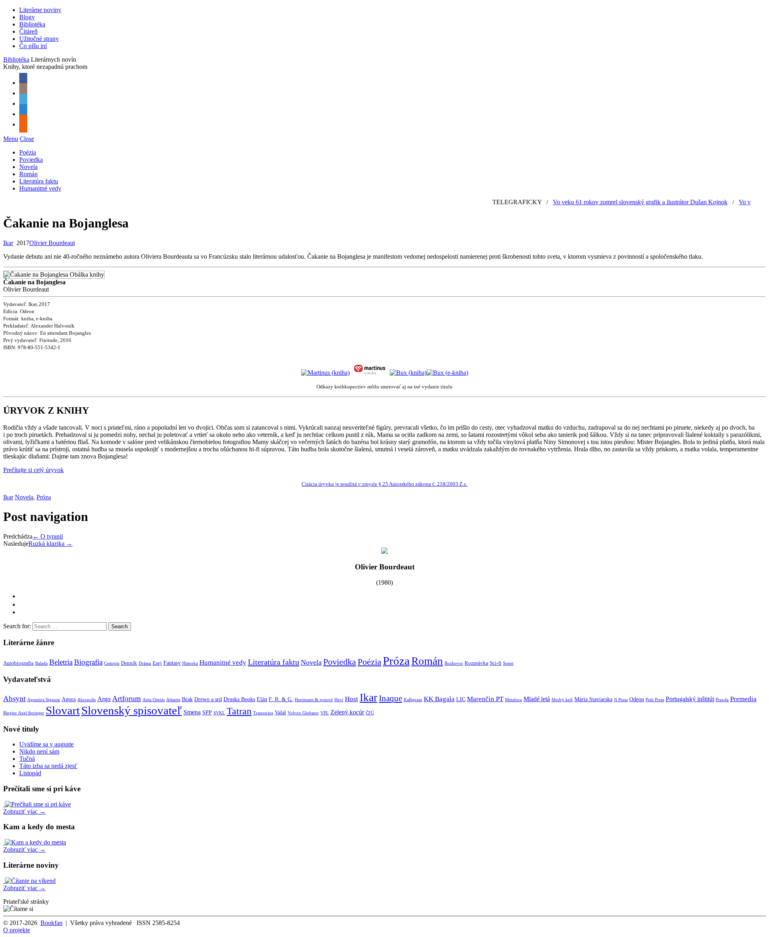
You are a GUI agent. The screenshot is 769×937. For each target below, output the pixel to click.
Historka (190, 663)
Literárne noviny (40, 9)
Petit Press (655, 700)
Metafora (513, 700)
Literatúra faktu (38, 181)
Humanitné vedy (40, 188)
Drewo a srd (208, 699)
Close (27, 138)
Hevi (338, 700)
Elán (262, 699)
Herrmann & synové (314, 700)
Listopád (30, 773)
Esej (157, 663)
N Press (621, 700)
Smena (192, 712)
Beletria (60, 662)
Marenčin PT (485, 699)
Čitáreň (28, 31)
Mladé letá (536, 699)
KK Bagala (439, 699)
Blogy (27, 17)
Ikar (8, 242)
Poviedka (31, 159)
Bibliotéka (32, 24)
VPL (324, 713)
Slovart (63, 710)
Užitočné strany (39, 38)
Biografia (88, 662)
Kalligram (413, 700)
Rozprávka (476, 663)
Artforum (126, 698)
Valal (280, 713)
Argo (104, 699)
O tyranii (47, 536)
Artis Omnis (154, 700)
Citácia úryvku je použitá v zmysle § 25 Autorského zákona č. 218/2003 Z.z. (384, 484)
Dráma (145, 663)
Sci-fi (495, 663)
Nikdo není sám (39, 751)
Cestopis (111, 663)
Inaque (390, 698)
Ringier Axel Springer (23, 713)
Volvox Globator (303, 713)
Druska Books (239, 699)
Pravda (722, 700)
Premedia (743, 699)
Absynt (14, 698)
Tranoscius (263, 713)
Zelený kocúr (347, 712)
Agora (69, 699)
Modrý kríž (562, 700)
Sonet (508, 663)
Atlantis (173, 700)
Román (28, 174)
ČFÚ (370, 713)
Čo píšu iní (33, 45)
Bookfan (51, 922)
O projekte (16, 930)
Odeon (636, 699)
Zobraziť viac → (24, 811)
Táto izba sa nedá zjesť (48, 765)
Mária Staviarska (593, 699)
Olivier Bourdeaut (52, 242)
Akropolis (86, 700)
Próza (43, 497)
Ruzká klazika (50, 543)
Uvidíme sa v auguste (46, 744)
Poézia (27, 152)
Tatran (239, 711)
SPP (207, 713)
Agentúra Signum (43, 700)
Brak (187, 699)
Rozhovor (454, 663)
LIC (460, 699)
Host (351, 699)
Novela (28, 166)
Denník (129, 663)
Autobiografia (18, 663)
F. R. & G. (281, 699)
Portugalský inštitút (690, 699)
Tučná (27, 758)
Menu (10, 138)
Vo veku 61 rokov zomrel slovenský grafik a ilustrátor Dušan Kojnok (625, 202)
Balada (41, 663)
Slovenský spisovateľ (131, 710)
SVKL (219, 713)
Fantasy (172, 663)
